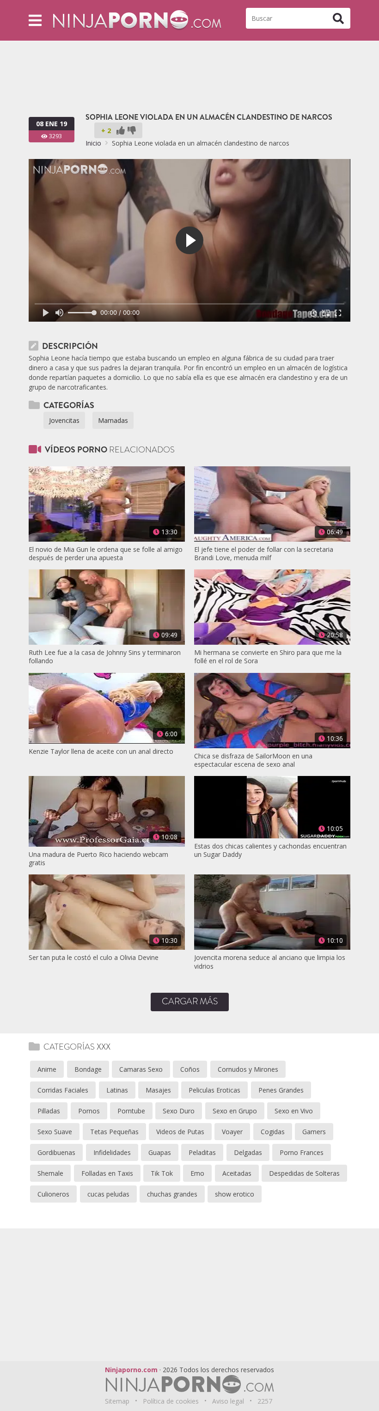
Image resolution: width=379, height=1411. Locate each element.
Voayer (232, 1131)
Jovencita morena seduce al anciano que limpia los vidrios (269, 961)
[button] (35, 20)
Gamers (314, 1131)
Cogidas (273, 1131)
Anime (46, 1069)
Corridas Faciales (62, 1090)
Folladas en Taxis (107, 1173)
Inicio (93, 143)
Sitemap (117, 1401)
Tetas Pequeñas (114, 1131)
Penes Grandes (281, 1090)
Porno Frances (302, 1152)
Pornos (89, 1110)
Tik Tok (162, 1173)
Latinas (117, 1090)
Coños (190, 1069)
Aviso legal (228, 1401)
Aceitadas (236, 1173)
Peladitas (202, 1152)
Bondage (88, 1069)
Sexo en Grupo (235, 1110)
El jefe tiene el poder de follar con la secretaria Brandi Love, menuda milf (263, 553)
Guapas (159, 1152)
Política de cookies (171, 1401)
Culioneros (53, 1194)
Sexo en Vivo (294, 1110)
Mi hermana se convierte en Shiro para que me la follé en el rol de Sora (268, 656)
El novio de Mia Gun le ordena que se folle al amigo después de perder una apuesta (106, 553)
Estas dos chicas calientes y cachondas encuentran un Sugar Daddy (270, 850)
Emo (197, 1173)
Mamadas (113, 420)
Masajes (158, 1090)
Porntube (131, 1110)
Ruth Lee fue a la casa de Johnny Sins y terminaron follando (105, 656)
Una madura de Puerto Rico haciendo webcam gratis (98, 858)
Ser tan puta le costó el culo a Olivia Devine (94, 957)
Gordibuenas (56, 1152)
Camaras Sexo (141, 1069)
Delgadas (248, 1152)
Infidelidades (112, 1152)
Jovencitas (64, 420)
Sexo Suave (54, 1131)
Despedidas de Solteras (304, 1173)
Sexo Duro (179, 1110)
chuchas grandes (172, 1194)
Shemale (50, 1173)
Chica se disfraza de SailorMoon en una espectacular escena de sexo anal (253, 760)
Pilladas (48, 1110)
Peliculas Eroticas (214, 1090)
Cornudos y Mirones (248, 1069)
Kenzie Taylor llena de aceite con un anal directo (101, 751)
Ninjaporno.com (131, 1369)
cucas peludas (108, 1194)
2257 (264, 1401)
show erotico (234, 1194)
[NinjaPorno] (137, 19)
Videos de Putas (180, 1131)
